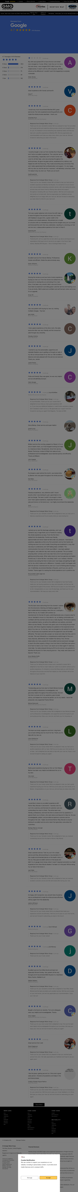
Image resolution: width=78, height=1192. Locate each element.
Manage (29, 1177)
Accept (48, 1177)
